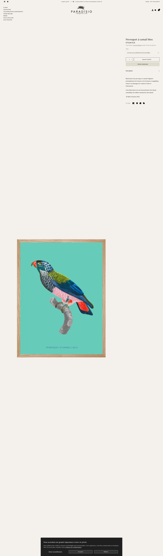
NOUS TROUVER (7, 19)
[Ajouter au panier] (147, 59)
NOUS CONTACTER (8, 17)
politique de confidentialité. (73, 547)
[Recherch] (155, 10)
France (156, 1)
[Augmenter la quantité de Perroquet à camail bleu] (131, 59)
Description (129, 71)
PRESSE (5, 15)
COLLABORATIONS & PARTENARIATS (13, 11)
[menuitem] (13, 8)
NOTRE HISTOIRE (8, 13)
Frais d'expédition (137, 45)
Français (147, 1)
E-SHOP (5, 7)
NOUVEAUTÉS (7, 9)
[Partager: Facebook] (133, 103)
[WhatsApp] (140, 103)
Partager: (128, 103)
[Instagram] (4, 1)
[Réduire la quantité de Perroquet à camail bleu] (127, 59)
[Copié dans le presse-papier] (144, 103)
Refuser (106, 552)
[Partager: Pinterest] (137, 103)
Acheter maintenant (143, 64)
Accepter (80, 552)
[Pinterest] (7, 1)
